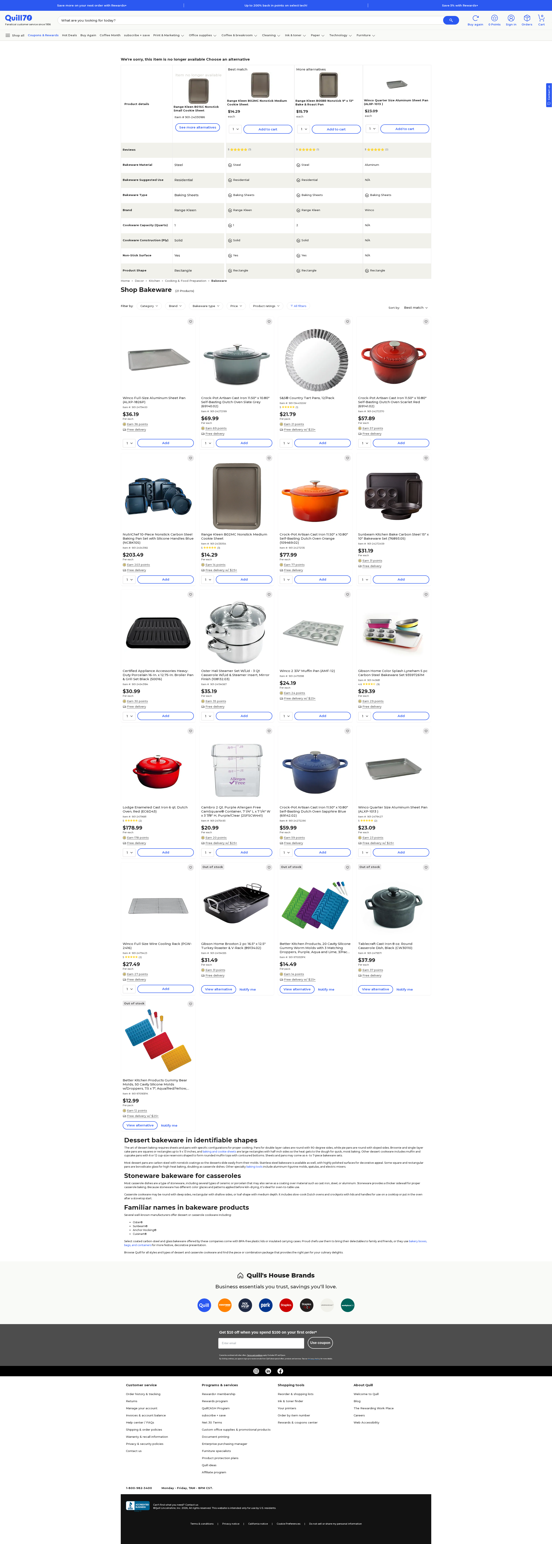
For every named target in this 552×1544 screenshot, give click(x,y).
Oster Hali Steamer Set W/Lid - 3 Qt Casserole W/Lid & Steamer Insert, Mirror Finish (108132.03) (235, 675)
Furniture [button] (364, 35)
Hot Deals (69, 35)
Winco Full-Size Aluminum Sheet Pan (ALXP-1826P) (154, 400)
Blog (357, 1401)
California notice (258, 1523)
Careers (359, 1415)
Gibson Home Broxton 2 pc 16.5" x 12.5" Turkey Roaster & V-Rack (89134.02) (233, 946)
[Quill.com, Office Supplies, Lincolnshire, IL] (138, 1506)
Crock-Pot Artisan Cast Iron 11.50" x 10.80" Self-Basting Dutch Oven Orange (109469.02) (314, 538)
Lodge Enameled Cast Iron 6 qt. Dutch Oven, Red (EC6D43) (155, 809)
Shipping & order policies (144, 1429)
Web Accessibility (366, 1422)
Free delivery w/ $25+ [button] (299, 429)
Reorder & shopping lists (296, 1394)
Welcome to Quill (366, 1394)
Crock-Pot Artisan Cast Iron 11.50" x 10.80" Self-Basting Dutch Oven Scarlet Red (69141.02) (392, 402)
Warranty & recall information (147, 1436)
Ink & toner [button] (293, 35)
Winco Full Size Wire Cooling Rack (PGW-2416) (157, 946)
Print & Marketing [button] (166, 35)
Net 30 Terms (212, 1422)
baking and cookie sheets (219, 1151)
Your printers (287, 1408)
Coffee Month (110, 35)
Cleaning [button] (269, 35)
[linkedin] (268, 1371)
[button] (451, 20)
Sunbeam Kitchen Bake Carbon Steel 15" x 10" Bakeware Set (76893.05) (393, 536)
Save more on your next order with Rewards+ (92, 5)
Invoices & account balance (146, 1415)
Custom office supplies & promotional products (236, 1429)
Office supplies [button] (200, 35)
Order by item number (294, 1415)
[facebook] (280, 1371)
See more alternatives (197, 127)
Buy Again (88, 35)
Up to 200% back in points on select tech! (276, 5)
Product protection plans (220, 1458)
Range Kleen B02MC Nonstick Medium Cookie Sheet (234, 536)
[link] (190, 321)
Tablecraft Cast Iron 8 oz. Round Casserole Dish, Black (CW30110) (385, 946)
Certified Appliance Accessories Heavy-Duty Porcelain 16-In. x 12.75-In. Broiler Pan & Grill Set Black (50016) (158, 675)
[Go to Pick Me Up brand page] (245, 1306)
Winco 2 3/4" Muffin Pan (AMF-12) (307, 671)
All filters (299, 306)
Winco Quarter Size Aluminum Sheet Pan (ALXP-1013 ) (392, 809)
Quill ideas (209, 1465)
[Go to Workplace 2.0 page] (347, 1306)
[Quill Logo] (18, 18)
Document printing (215, 1436)
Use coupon (320, 1343)
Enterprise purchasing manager (224, 1443)
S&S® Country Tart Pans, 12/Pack (307, 398)
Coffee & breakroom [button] (237, 35)
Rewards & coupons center (298, 1422)
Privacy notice (230, 1523)
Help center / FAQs (140, 1422)
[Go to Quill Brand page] (204, 1306)
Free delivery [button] (136, 429)
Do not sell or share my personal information (335, 1523)
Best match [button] (414, 307)
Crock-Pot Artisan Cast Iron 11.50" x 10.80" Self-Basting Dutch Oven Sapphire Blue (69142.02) (314, 811)
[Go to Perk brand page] (266, 1306)
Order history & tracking (143, 1394)
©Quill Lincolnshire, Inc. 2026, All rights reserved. (182, 1508)
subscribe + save (137, 35)
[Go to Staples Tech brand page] (306, 1306)
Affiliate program (214, 1472)
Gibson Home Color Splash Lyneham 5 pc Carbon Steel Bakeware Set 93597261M (393, 673)
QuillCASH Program (216, 1408)
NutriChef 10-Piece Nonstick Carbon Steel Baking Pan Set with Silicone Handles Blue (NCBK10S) (158, 538)
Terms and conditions (255, 1355)
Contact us (134, 1451)
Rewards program (215, 1401)
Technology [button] (338, 35)
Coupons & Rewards (43, 35)
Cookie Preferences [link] (288, 1523)
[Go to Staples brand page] (286, 1306)
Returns (131, 1401)
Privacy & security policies (144, 1443)
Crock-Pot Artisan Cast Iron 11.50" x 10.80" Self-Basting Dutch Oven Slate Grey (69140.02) (235, 402)
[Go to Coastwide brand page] (225, 1306)
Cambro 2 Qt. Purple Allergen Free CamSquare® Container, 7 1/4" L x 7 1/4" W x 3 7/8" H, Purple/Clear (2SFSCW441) (235, 811)
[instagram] (256, 1371)
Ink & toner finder (290, 1401)
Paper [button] (315, 35)
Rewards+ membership (218, 1394)
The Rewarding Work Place (374, 1408)
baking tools (254, 1166)
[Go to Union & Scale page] (327, 1306)
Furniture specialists (216, 1451)
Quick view (156, 381)
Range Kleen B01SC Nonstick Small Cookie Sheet (196, 108)
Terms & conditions (201, 1523)
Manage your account (141, 1408)
